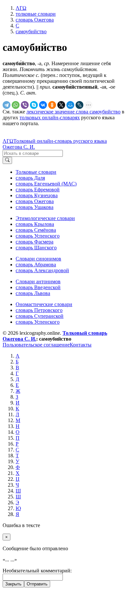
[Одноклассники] (52, 105)
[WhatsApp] (16, 105)
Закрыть (13, 584)
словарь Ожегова (35, 201)
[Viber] (25, 105)
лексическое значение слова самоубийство (73, 111)
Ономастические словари (44, 304)
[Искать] (7, 160)
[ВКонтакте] (43, 105)
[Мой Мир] (70, 105)
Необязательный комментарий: (37, 570)
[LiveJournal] (79, 105)
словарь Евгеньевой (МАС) (46, 183)
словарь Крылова (35, 224)
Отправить (37, 584)
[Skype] (34, 105)
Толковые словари (36, 172)
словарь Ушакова (34, 207)
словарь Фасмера (34, 241)
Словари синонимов (38, 258)
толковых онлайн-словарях (50, 117)
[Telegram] (6, 105)
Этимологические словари (45, 218)
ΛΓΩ (8, 141)
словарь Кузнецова (37, 195)
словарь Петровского (39, 310)
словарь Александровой (42, 270)
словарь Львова (33, 293)
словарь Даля (30, 178)
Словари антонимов (38, 281)
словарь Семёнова (36, 230)
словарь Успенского (38, 236)
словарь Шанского (36, 247)
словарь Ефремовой (38, 189)
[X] (61, 105)
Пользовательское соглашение (36, 344)
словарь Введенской (38, 287)
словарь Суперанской (40, 316)
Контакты (81, 344)
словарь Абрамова (36, 264)
